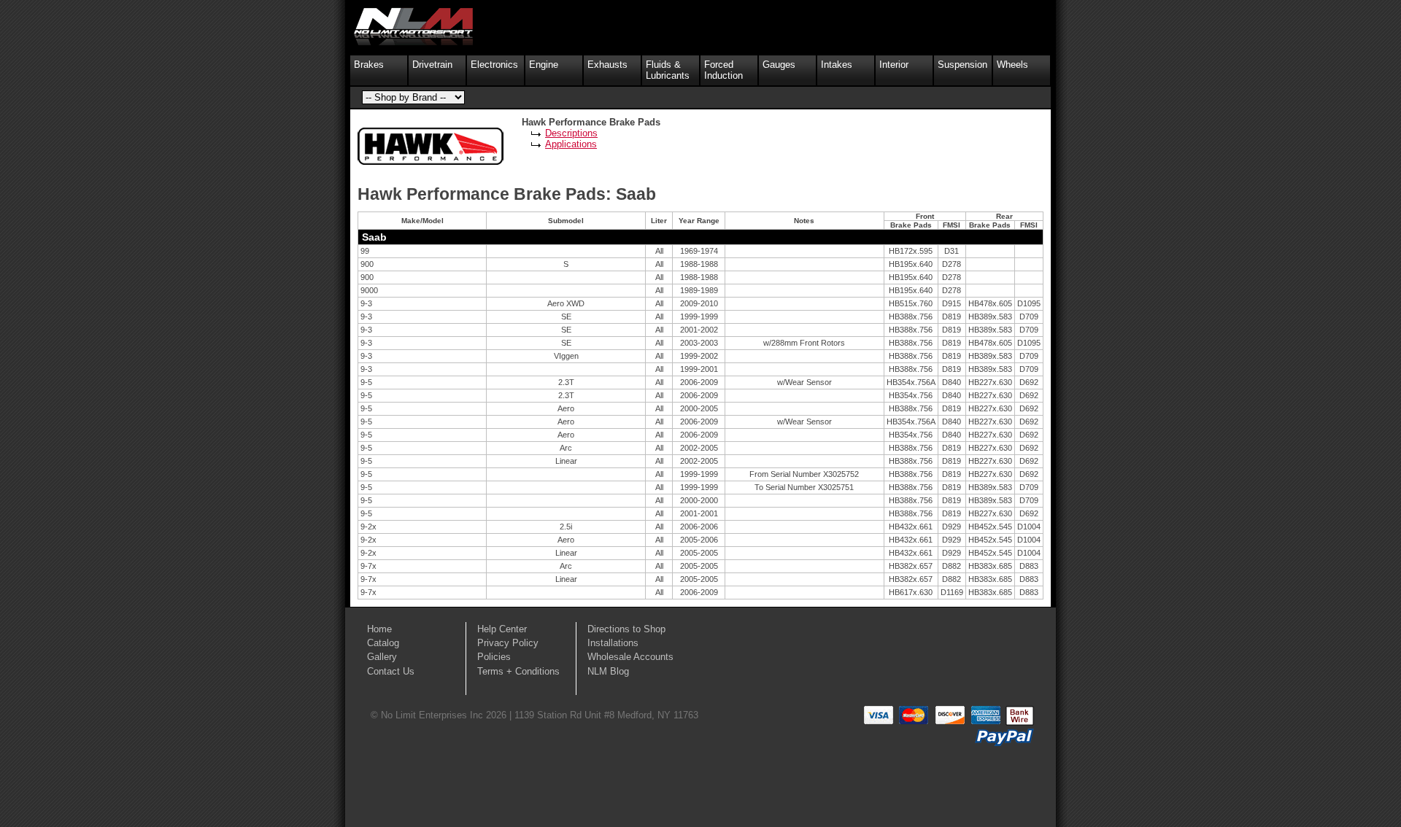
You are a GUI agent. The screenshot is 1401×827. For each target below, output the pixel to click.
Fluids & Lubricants (668, 70)
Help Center (502, 629)
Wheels (1012, 64)
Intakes (836, 64)
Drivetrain (432, 64)
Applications (571, 144)
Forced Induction (723, 70)
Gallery (382, 656)
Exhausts (607, 64)
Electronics (494, 64)
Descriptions (571, 133)
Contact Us (390, 671)
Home (379, 629)
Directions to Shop (626, 629)
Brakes (369, 64)
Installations (612, 642)
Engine (543, 64)
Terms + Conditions (518, 671)
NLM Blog (608, 671)
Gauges (779, 64)
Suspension (962, 64)
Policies (494, 656)
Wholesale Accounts (630, 656)
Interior (893, 64)
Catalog (383, 642)
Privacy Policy (508, 642)
